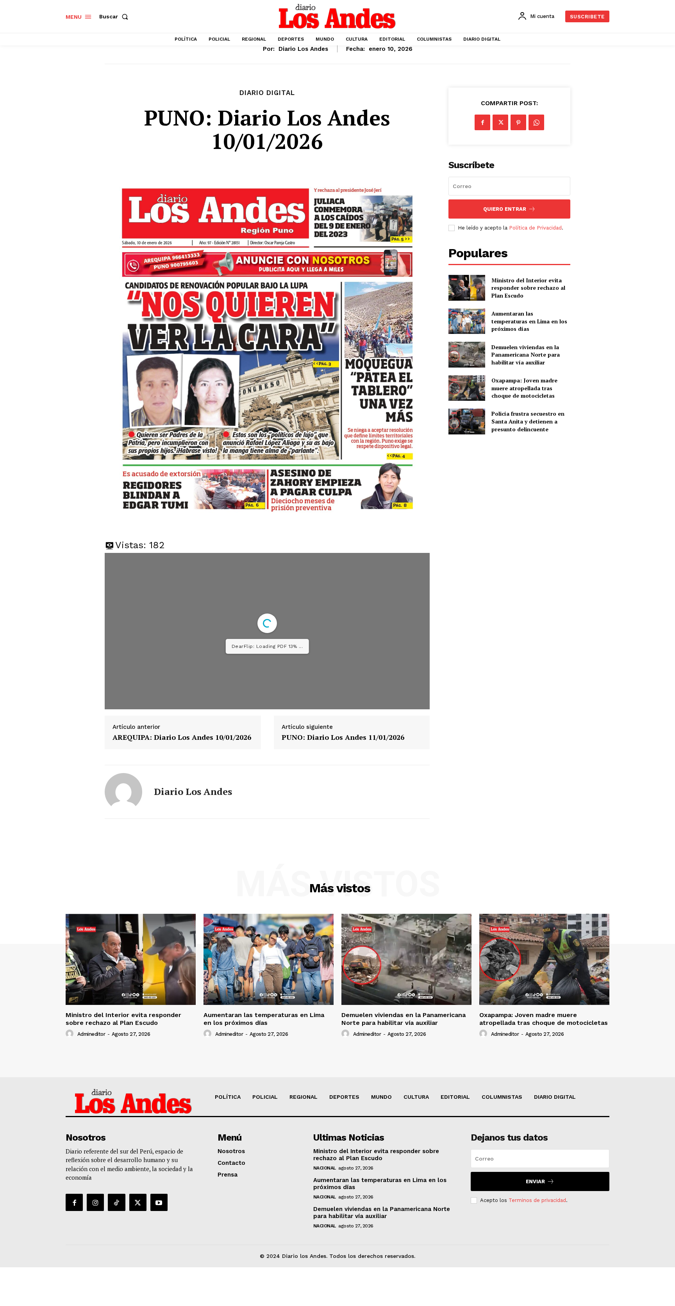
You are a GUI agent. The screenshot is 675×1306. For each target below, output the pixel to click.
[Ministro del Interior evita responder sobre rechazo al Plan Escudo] (466, 287)
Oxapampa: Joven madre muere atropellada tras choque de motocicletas (524, 388)
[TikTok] (116, 1202)
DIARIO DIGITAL (267, 93)
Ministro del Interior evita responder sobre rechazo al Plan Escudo (528, 287)
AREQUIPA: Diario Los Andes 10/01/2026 (181, 737)
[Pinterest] (518, 122)
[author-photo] (71, 1034)
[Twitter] (500, 122)
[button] (115, 16)
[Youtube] (159, 1202)
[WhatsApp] (536, 122)
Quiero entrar (504, 209)
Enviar (535, 1181)
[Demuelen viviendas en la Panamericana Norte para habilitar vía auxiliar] (466, 354)
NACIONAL (324, 1168)
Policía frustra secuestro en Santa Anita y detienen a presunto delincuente (527, 421)
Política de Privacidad (535, 228)
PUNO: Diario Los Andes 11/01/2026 (343, 737)
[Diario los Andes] (123, 792)
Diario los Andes (303, 48)
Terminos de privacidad (537, 1200)
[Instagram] (95, 1202)
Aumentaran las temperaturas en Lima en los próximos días (529, 321)
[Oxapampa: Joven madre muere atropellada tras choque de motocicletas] (466, 388)
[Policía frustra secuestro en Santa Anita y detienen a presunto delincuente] (466, 421)
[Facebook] (482, 122)
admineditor (91, 1034)
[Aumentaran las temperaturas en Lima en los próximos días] (466, 321)
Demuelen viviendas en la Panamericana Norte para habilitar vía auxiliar (525, 354)
